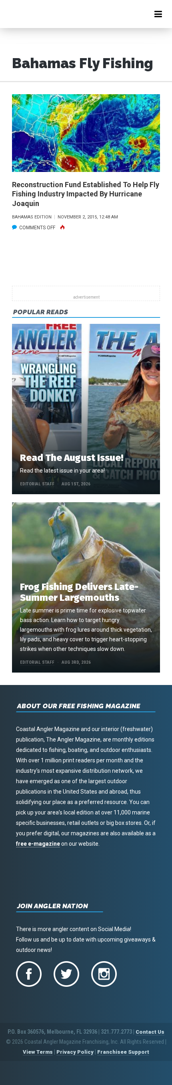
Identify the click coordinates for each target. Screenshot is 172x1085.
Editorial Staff (37, 484)
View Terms (38, 1052)
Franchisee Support (123, 1052)
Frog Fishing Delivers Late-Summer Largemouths (79, 592)
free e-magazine (38, 844)
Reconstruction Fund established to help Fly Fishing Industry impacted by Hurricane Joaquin (85, 194)
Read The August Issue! (71, 457)
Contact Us (150, 1032)
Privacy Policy (75, 1052)
